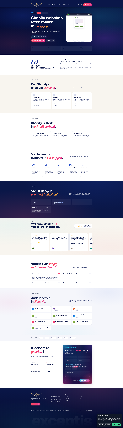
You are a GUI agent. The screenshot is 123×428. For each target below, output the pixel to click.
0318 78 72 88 (80, 4)
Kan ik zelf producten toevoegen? (70, 282)
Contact (68, 4)
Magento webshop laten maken (56, 399)
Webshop (74, 366)
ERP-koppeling (68, 368)
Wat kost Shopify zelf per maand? (70, 273)
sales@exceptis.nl (89, 410)
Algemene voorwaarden (49, 410)
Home (49, 4)
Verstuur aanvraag (84, 380)
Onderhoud (74, 368)
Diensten (53, 4)
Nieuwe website (68, 366)
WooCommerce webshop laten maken (55, 397)
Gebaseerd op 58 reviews (87, 226)
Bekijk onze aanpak (50, 40)
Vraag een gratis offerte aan (38, 40)
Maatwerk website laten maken (55, 401)
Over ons (81, 394)
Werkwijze (59, 4)
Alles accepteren (116, 424)
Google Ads (84, 366)
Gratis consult (35, 404)
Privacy (54, 410)
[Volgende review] (92, 242)
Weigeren (101, 424)
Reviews (64, 4)
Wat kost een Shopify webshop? (38, 273)
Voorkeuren (107, 424)
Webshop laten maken (54, 394)
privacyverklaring (75, 380)
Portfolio (81, 396)
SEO (79, 366)
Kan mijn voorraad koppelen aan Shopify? (40, 282)
